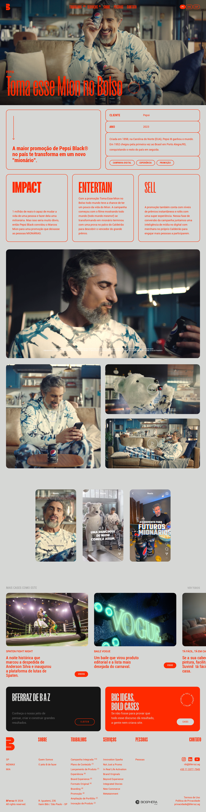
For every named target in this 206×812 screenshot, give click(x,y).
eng (189, 7)
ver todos (193, 587)
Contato (132, 7)
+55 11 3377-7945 (190, 769)
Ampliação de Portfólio (84, 798)
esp (196, 7)
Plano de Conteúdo (82, 764)
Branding (77, 788)
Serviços (93, 7)
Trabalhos (76, 7)
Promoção (77, 793)
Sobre (106, 7)
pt (183, 7)
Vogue (170, 665)
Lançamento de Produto (85, 769)
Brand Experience (81, 779)
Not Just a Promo (112, 764)
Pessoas (118, 7)
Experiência (78, 774)
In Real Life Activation (114, 769)
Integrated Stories (112, 784)
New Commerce (111, 788)
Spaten (81, 674)
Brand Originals (111, 774)
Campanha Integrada (84, 759)
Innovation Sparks (113, 759)
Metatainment (110, 793)
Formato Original (81, 784)
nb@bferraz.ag (192, 764)
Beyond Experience (113, 779)
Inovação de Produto (83, 803)
